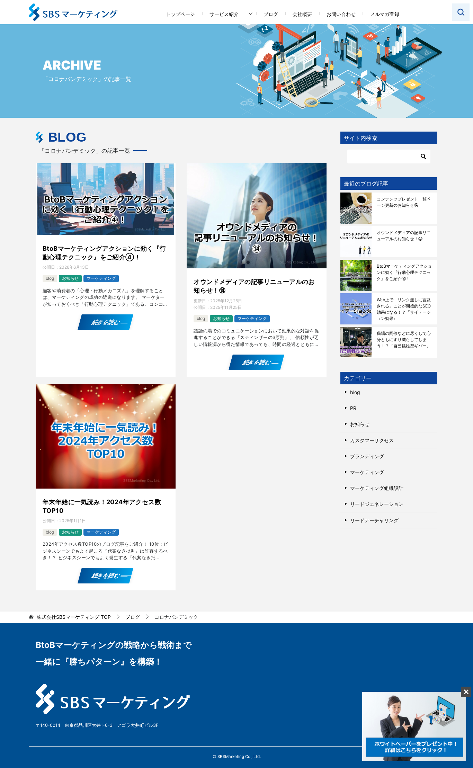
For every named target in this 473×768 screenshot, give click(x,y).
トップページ (180, 14)
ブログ (271, 14)
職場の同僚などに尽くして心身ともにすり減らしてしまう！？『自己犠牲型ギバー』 (404, 339)
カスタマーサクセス (372, 440)
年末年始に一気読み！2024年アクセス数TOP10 (102, 506)
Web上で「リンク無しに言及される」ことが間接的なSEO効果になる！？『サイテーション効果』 (404, 309)
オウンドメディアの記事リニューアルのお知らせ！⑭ (254, 286)
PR (353, 408)
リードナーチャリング (374, 520)
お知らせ (70, 278)
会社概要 (302, 14)
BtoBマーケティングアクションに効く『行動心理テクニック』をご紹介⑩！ (404, 272)
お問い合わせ (341, 14)
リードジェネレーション (376, 504)
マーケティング (101, 278)
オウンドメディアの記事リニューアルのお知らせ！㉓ (404, 235)
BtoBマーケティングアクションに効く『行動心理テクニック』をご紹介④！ (104, 253)
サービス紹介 (224, 14)
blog (50, 278)
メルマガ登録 (384, 14)
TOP (74, 617)
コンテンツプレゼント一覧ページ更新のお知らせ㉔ (404, 202)
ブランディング (367, 456)
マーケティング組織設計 (376, 488)
